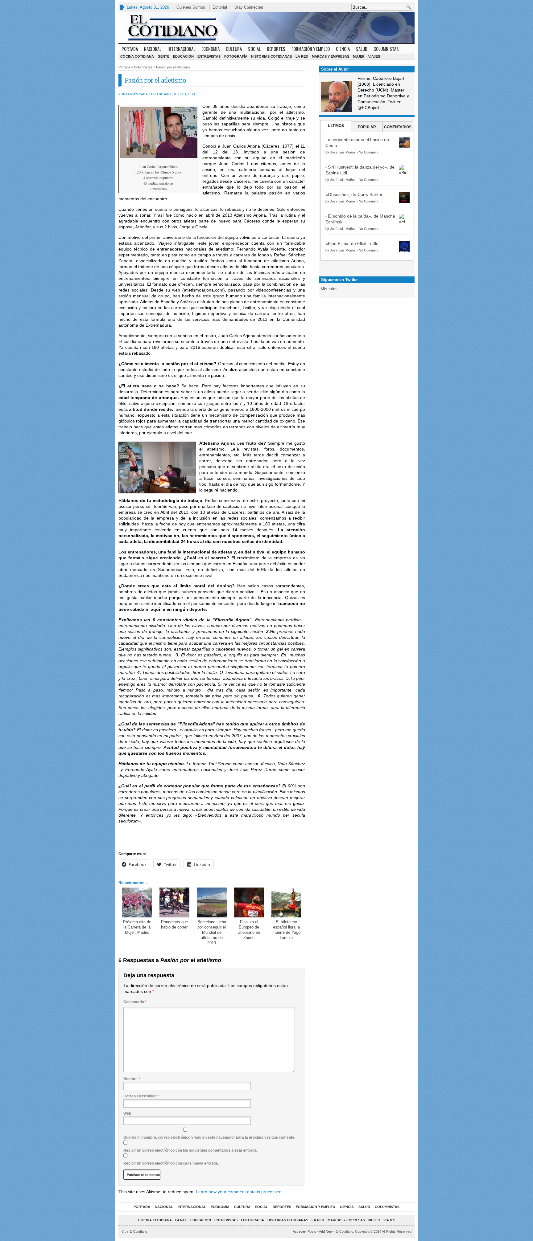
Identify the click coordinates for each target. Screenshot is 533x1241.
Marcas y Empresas (330, 56)
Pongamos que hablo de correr (174, 924)
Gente (163, 56)
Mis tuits (328, 288)
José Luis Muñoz (343, 152)
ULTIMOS (336, 126)
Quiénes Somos (190, 7)
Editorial (220, 7)
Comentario (135, 1002)
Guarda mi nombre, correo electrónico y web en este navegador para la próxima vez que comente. (209, 1137)
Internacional (181, 48)
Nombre (131, 1079)
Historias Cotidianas (271, 56)
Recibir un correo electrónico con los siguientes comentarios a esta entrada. (190, 1150)
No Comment (368, 152)
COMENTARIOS (397, 127)
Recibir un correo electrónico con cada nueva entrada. (171, 1163)
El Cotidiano (137, 1231)
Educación (183, 56)
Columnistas (386, 48)
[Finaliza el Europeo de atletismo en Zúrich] (249, 902)
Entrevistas (209, 56)
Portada (130, 48)
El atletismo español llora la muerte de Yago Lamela (286, 930)
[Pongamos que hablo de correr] (174, 902)
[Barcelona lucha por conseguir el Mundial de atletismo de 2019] (212, 902)
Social (254, 48)
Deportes (276, 48)
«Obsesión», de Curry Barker (353, 194)
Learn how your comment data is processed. (239, 1191)
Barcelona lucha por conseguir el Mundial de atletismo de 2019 (211, 932)
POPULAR (367, 127)
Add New (326, 1231)
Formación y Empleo (310, 48)
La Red (301, 56)
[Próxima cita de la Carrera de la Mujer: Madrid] (137, 902)
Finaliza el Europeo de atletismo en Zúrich (249, 930)
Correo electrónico (141, 1096)
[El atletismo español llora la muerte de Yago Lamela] (286, 902)
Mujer (359, 56)
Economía (210, 48)
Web (127, 1113)
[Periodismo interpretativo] (266, 27)
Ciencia (343, 48)
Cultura (234, 48)
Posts (312, 1231)
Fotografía (235, 56)
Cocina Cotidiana (137, 56)
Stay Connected (248, 7)
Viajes (374, 56)
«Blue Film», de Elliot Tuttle (351, 243)
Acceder (299, 1231)
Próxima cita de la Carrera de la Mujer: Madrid (137, 927)
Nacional (152, 48)
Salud (361, 48)
